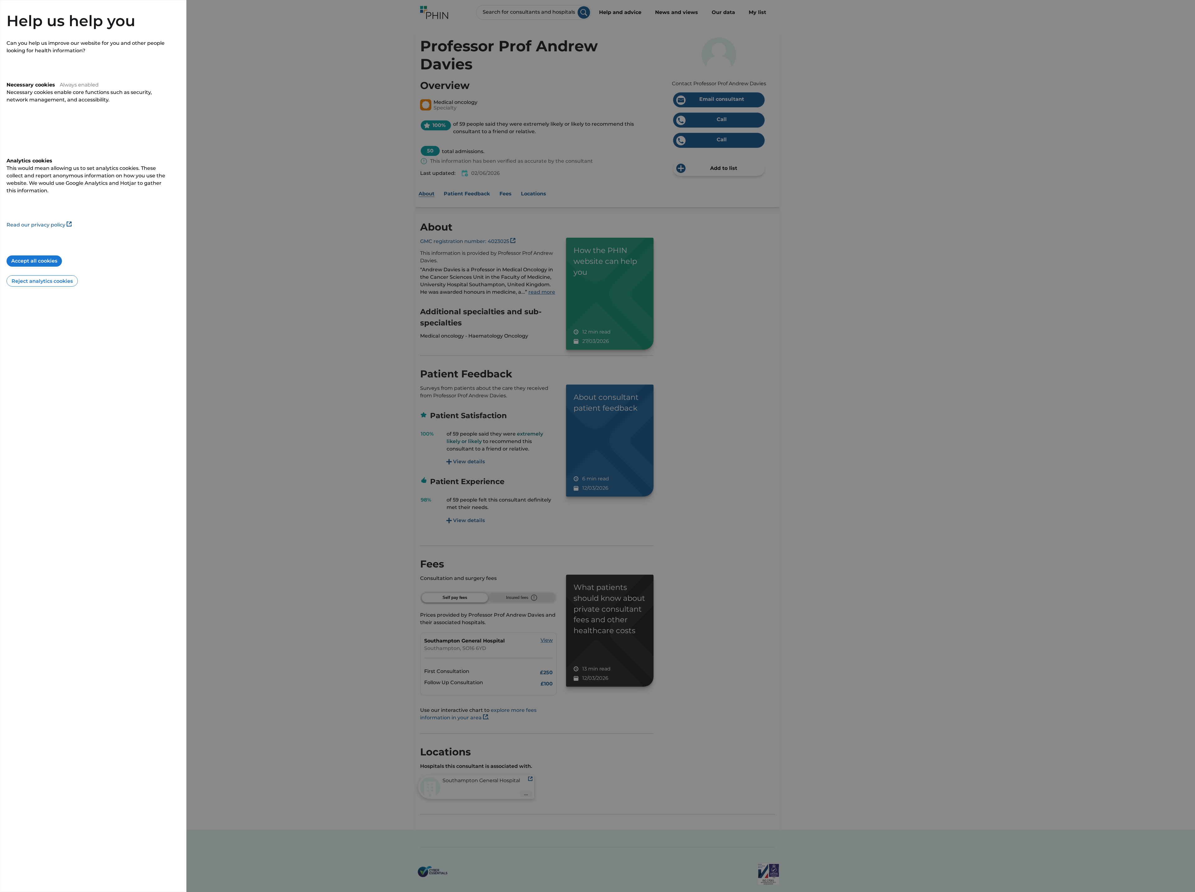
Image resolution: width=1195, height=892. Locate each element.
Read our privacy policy (36, 225)
